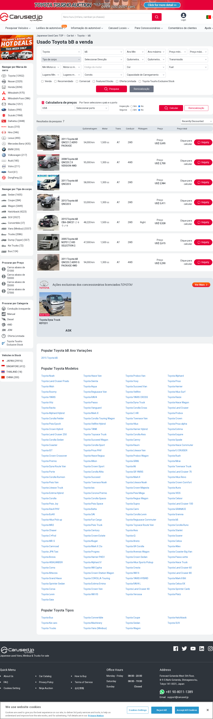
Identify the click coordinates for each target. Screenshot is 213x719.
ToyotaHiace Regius (94, 455)
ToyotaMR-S (48, 541)
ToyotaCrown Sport (93, 466)
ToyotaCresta (132, 567)
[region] (106, 710)
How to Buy (81, 676)
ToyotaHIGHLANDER (52, 562)
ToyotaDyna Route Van (53, 466)
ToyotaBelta (90, 509)
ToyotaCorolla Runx (178, 525)
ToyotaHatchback (177, 617)
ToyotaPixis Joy (49, 503)
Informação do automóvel (86, 28)
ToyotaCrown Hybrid (52, 429)
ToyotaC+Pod (48, 535)
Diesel (10, 319)
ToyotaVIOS (174, 493)
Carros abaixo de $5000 (16, 284)
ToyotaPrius (174, 381)
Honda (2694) (15, 87)
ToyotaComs (48, 567)
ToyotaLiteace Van (135, 450)
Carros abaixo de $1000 (16, 269)
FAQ (6, 682)
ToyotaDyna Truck (135, 402)
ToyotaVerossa (133, 594)
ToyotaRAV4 (90, 397)
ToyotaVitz (47, 402)
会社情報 (79, 688)
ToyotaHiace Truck (178, 562)
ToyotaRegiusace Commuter (140, 519)
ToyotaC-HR (132, 413)
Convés (89, 74)
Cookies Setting (12, 688)
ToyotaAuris (174, 487)
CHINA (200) (12, 377)
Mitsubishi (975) (16, 92)
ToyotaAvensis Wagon (137, 551)
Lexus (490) (14, 138)
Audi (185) (13, 160)
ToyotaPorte (48, 471)
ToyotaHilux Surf (177, 391)
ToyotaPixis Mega (135, 493)
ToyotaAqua (90, 386)
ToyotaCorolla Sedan (52, 439)
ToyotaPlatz (174, 594)
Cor (129, 67)
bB (86, 51)
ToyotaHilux (131, 423)
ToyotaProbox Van (135, 375)
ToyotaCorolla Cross (136, 407)
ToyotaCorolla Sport (94, 445)
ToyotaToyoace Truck (94, 434)
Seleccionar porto (85, 108)
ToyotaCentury (91, 530)
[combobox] (107, 17)
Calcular (174, 108)
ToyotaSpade (175, 439)
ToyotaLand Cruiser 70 (180, 471)
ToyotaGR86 (132, 461)
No (142, 106)
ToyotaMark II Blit (177, 578)
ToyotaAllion (90, 461)
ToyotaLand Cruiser (178, 407)
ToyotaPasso (90, 402)
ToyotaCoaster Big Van (180, 551)
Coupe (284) (14, 200)
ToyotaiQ (130, 535)
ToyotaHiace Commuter (180, 445)
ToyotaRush (174, 455)
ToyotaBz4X (48, 514)
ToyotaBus (47, 617)
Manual (11, 314)
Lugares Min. (49, 74)
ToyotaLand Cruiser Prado (55, 381)
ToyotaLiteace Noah (136, 482)
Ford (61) (12, 172)
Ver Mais (200, 284)
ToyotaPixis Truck (92, 525)
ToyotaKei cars (49, 623)
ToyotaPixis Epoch (51, 423)
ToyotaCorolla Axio (135, 434)
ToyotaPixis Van (50, 482)
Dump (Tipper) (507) (18, 240)
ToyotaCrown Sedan (136, 557)
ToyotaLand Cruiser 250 (54, 434)
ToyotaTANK (90, 429)
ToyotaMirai (174, 461)
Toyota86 (130, 466)
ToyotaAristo (132, 541)
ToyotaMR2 (47, 525)
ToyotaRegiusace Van (95, 391)
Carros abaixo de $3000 (16, 276)
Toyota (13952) (16, 75)
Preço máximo (197, 51)
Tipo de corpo (49, 59)
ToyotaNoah (48, 375)
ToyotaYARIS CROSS (136, 397)
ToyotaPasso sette (178, 557)
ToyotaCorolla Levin (136, 514)
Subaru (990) (15, 109)
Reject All (162, 710)
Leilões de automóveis (51, 27)
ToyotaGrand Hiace (51, 578)
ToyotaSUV (174, 623)
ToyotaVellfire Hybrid (94, 423)
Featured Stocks (104, 81)
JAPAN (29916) (14, 361)
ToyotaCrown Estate (94, 535)
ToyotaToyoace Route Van (139, 525)
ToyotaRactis (48, 407)
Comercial (84, 81)
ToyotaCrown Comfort (180, 482)
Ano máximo (154, 51)
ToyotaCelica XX (176, 583)
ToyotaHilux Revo (177, 477)
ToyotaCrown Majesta (137, 487)
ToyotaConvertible (93, 617)
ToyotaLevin (48, 594)
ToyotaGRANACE (177, 509)
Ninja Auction (46, 688)
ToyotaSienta (90, 381)
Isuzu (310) (14, 126)
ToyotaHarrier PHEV (94, 557)
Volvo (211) (14, 166)
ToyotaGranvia (175, 514)
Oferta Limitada (16, 336)
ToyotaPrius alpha (177, 423)
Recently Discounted (193, 121)
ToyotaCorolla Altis (93, 471)
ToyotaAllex (174, 546)
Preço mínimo (176, 51)
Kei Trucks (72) (15, 245)
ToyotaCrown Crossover (54, 455)
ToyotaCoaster (49, 445)
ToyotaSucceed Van (136, 386)
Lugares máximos (72, 74)
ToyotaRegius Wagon (136, 498)
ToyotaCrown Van (93, 589)
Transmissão (176, 59)
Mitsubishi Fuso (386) (19, 98)
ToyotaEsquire (175, 434)
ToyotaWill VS (90, 594)
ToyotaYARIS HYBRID (136, 578)
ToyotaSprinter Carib (179, 589)
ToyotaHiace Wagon (178, 402)
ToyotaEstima (175, 429)
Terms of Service (84, 682)
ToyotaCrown (175, 418)
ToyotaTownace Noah (95, 482)
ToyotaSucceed (91, 477)
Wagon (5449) (15, 206)
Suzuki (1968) (15, 115)
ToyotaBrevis (48, 557)
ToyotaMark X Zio (92, 546)
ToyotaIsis (89, 487)
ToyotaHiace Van (92, 375)
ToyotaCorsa (48, 589)
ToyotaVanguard (92, 407)
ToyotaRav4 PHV (50, 509)
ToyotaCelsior (175, 498)
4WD (9, 324)
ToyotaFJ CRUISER (177, 450)
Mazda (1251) (15, 104)
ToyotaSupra (132, 503)
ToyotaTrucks (48, 628)
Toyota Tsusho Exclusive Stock (15, 343)
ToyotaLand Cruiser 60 (180, 567)
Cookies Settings (138, 710)
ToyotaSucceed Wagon (95, 439)
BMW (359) (14, 149)
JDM (9, 330)
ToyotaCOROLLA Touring (96, 578)
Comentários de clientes (182, 28)
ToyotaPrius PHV (92, 450)
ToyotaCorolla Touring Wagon (99, 418)
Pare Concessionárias (147, 28)
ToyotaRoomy (49, 391)
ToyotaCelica (175, 541)
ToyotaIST (47, 450)
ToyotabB (173, 519)
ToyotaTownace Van (136, 418)
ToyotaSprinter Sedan (53, 583)
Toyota (46, 51)
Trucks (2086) (15, 234)
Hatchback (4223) (17, 211)
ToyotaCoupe (132, 617)
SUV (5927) (14, 217)
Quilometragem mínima (136, 59)
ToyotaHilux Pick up (51, 519)
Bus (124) (13, 251)
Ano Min (131, 51)
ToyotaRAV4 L (133, 583)
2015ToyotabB (49, 358)
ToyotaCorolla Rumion (53, 477)
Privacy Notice (96, 715)
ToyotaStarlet (175, 530)
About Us (8, 676)
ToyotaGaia (47, 599)
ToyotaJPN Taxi (49, 551)
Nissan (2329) (15, 81)
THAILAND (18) (14, 371)
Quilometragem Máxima (157, 59)
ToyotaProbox (175, 413)
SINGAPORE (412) (15, 366)
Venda (48, 81)
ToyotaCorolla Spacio (94, 498)
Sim (135, 106)
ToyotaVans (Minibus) (95, 628)
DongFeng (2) (15, 177)
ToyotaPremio (49, 461)
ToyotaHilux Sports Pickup (139, 562)
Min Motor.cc (49, 67)
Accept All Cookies (187, 710)
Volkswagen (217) (17, 155)
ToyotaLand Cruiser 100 (180, 503)
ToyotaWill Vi (132, 573)
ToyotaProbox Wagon (137, 455)
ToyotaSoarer (175, 535)
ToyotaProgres (91, 551)
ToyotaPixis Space (93, 503)
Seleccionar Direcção (96, 59)
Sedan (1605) (15, 194)
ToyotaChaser (49, 530)
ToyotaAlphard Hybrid (53, 413)
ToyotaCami (132, 509)
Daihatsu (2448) (16, 121)
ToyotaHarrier (175, 386)
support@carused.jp (178, 697)
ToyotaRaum (132, 445)
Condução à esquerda (18, 308)
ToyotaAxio (131, 530)
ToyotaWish (47, 386)
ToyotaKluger (90, 541)
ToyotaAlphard (176, 375)
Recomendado (65, 81)
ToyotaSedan (132, 623)
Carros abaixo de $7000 (16, 291)
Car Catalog (45, 676)
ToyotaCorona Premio (95, 493)
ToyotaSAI (89, 514)
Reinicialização (141, 89)
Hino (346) (13, 132)
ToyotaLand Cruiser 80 (180, 573)
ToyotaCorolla (48, 498)
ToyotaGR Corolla (134, 546)
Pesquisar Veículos (16, 28)
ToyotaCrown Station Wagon (98, 573)
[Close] (207, 710)
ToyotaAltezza (49, 573)
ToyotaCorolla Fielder (52, 418)
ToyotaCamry (132, 439)
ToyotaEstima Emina (94, 583)
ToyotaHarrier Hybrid (136, 429)
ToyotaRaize (174, 397)
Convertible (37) (16, 223)
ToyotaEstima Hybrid (52, 493)
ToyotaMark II (132, 477)
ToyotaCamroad (50, 546)
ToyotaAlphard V (92, 562)
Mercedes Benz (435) (19, 143)
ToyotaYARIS (48, 397)
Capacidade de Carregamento (143, 74)
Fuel (171, 67)
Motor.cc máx (70, 67)
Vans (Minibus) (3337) (19, 228)
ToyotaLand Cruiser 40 (137, 589)
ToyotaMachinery (92, 623)
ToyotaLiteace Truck (52, 487)
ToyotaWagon (133, 628)
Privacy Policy (46, 682)
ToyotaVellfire (133, 391)
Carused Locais (117, 28)
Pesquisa (114, 89)
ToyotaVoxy (131, 381)
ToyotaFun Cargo (92, 519)
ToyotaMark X (91, 413)
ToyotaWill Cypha (92, 567)
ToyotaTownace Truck (179, 466)
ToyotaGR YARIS (134, 471)
